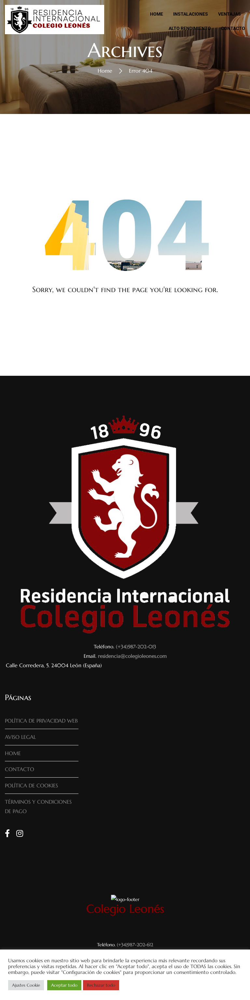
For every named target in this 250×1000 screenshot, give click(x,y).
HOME (13, 753)
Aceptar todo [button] (64, 985)
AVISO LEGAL (20, 737)
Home (105, 70)
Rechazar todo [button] (101, 985)
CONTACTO (19, 769)
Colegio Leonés (125, 909)
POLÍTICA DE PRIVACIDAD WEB (41, 720)
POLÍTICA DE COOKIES (31, 785)
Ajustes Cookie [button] (26, 985)
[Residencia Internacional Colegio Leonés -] (54, 21)
